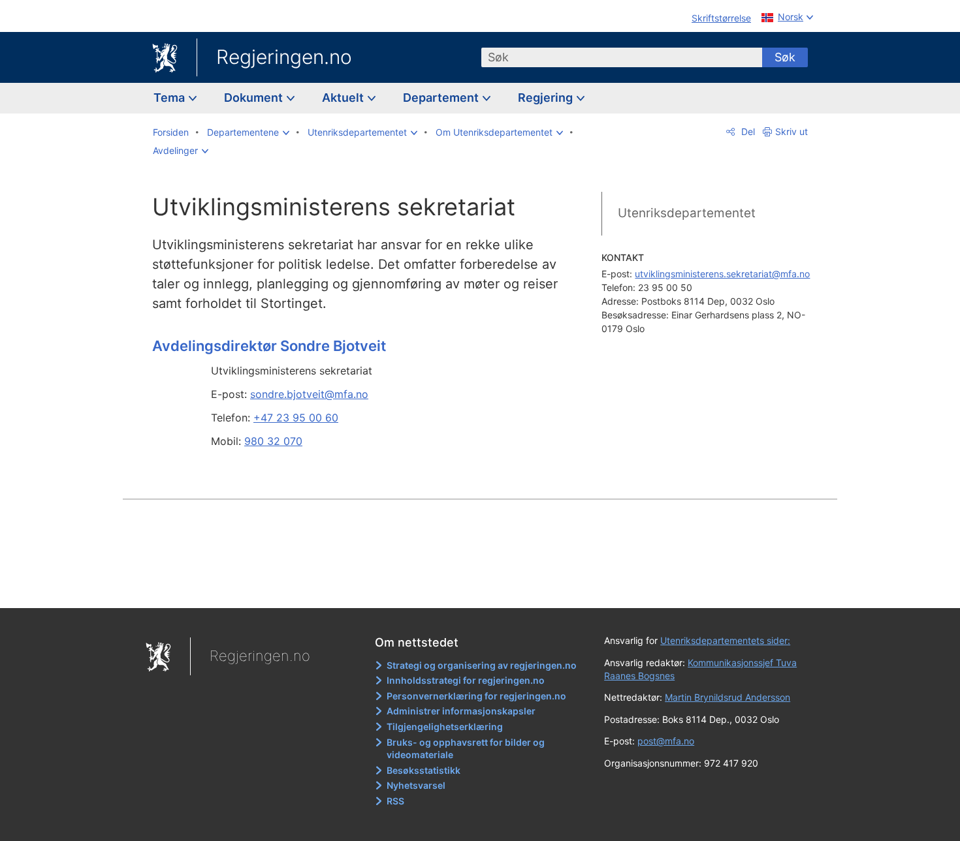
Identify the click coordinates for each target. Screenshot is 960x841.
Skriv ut (791, 131)
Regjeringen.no (284, 57)
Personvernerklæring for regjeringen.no (476, 695)
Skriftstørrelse (721, 17)
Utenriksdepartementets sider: (725, 640)
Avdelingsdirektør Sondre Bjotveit (269, 345)
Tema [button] (170, 97)
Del (747, 131)
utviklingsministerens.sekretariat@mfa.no (722, 273)
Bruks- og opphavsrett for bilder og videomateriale (466, 749)
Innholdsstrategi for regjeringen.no (466, 680)
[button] (248, 132)
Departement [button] (442, 97)
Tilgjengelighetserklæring (445, 726)
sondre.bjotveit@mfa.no (309, 394)
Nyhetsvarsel (416, 785)
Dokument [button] (254, 97)
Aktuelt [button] (344, 97)
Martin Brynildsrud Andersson (727, 697)
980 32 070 (273, 441)
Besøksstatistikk (423, 770)
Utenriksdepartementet (687, 213)
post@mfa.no (665, 740)
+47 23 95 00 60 (295, 417)
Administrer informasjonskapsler (461, 710)
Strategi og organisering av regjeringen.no (482, 665)
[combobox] (621, 57)
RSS (395, 800)
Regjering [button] (546, 97)
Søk (785, 57)
